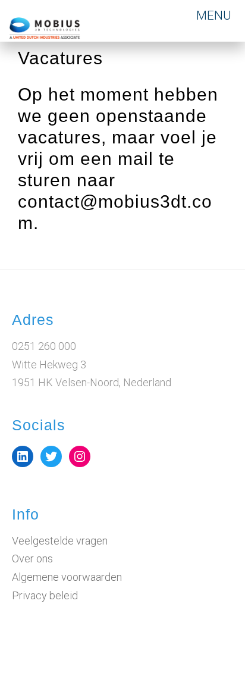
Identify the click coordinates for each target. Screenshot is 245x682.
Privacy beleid (45, 595)
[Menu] (215, 15)
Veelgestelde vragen (60, 540)
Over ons (32, 558)
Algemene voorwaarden (67, 577)
